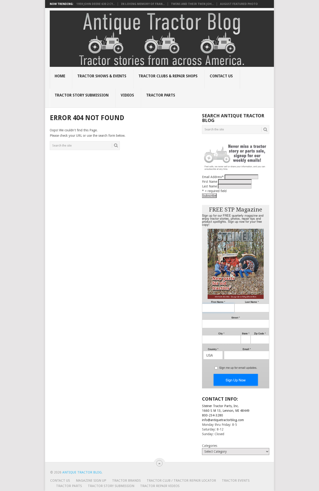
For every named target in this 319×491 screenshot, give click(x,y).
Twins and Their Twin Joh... (192, 4)
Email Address (213, 177)
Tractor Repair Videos (160, 486)
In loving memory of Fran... (143, 4)
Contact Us (221, 76)
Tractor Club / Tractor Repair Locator (181, 480)
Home (60, 76)
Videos (127, 95)
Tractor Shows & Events (101, 76)
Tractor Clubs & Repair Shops (168, 76)
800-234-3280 (212, 415)
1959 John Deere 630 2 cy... (95, 4)
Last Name (209, 186)
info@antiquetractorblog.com (223, 420)
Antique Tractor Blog (82, 472)
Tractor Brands (126, 480)
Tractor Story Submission (82, 95)
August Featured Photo (239, 4)
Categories (209, 446)
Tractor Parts (160, 95)
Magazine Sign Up (91, 480)
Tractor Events (236, 480)
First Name (209, 181)
